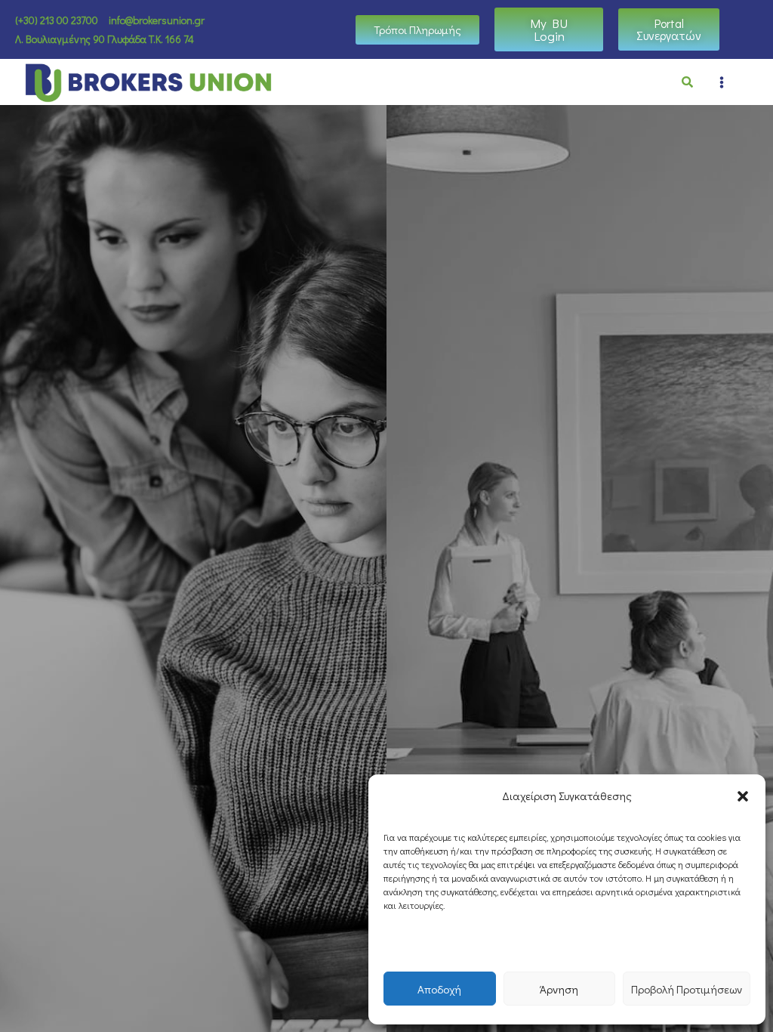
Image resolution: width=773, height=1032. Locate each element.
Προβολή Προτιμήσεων (686, 988)
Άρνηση (559, 988)
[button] (742, 796)
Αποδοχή (439, 988)
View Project (436, 579)
